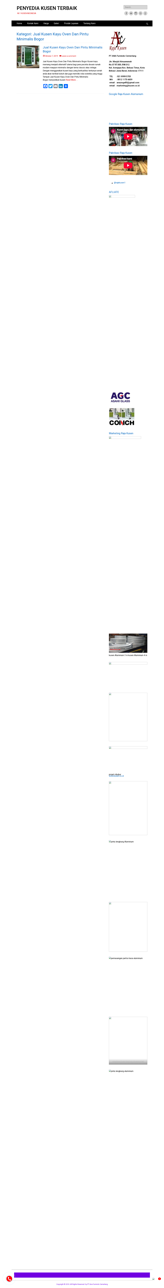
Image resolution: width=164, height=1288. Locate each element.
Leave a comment (68, 56)
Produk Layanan (71, 23)
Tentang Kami (89, 23)
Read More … (72, 80)
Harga (46, 23)
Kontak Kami (32, 23)
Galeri (56, 23)
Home (19, 23)
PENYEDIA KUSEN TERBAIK (47, 8)
